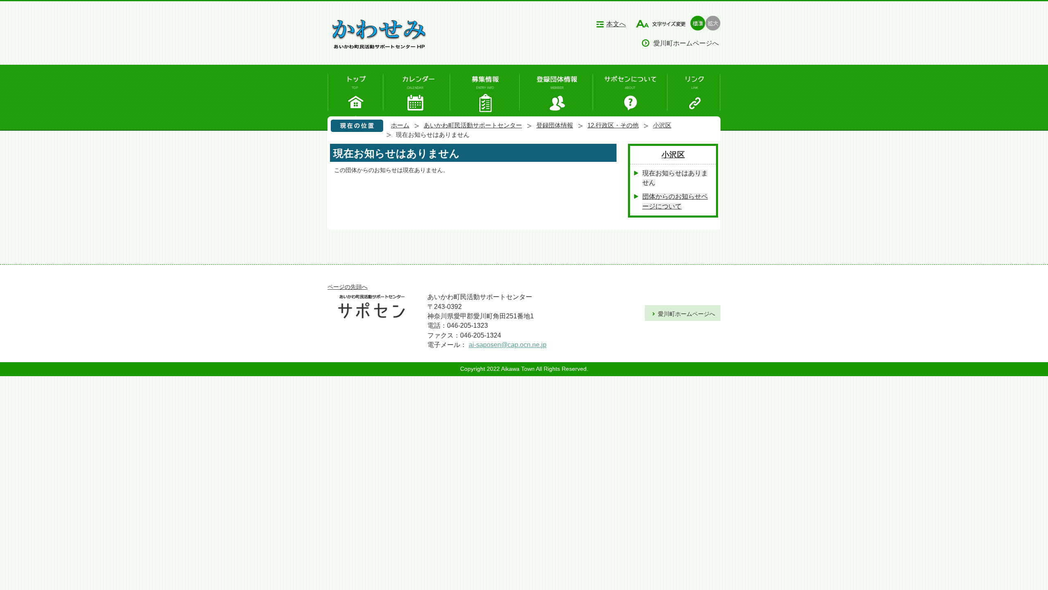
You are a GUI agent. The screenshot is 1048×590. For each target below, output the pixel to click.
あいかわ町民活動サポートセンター (473, 125)
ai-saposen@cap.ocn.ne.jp (508, 344)
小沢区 (662, 125)
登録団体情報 (554, 125)
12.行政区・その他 (613, 125)
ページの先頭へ (348, 287)
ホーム (400, 125)
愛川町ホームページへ (686, 43)
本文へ (616, 23)
